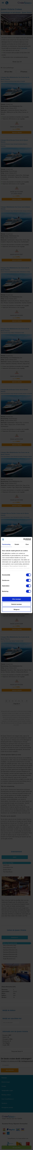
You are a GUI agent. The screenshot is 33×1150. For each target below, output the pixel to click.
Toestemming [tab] (6, 544)
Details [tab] (17, 544)
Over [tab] (27, 544)
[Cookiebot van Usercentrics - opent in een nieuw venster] (23, 539)
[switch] (28, 580)
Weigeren (16, 609)
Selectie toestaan (16, 604)
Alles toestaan (16, 599)
